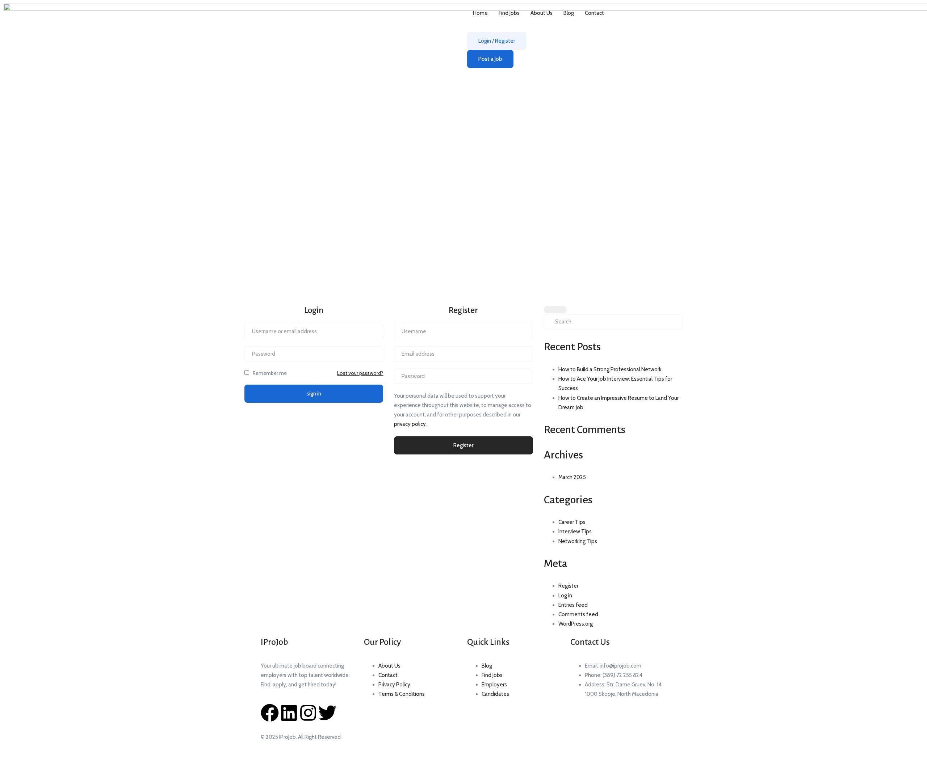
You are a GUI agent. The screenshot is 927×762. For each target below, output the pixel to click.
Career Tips (572, 522)
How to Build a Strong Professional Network (610, 369)
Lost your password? (360, 373)
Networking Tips (577, 541)
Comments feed (578, 614)
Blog (568, 13)
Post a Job (490, 59)
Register (463, 445)
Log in (565, 595)
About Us (541, 13)
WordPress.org (575, 624)
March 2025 (572, 477)
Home (480, 13)
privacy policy (410, 424)
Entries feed (573, 605)
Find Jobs (509, 13)
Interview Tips (575, 531)
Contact (594, 13)
